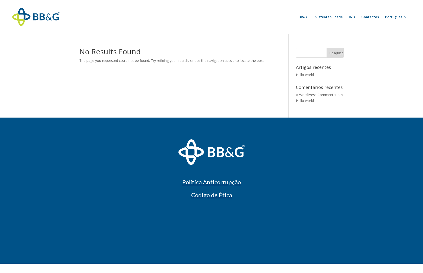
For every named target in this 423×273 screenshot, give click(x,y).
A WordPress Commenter (316, 94)
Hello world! (305, 74)
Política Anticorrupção (211, 182)
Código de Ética (211, 194)
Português (393, 17)
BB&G (303, 17)
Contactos (370, 17)
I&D (352, 17)
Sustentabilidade (329, 17)
